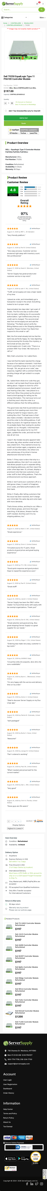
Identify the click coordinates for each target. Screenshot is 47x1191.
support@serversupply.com (19, 1064)
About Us (7, 1122)
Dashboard (7, 1089)
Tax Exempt (7, 1126)
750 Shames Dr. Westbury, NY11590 (21, 1051)
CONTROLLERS (16, 23)
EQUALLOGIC (28, 23)
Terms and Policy (10, 1113)
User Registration (10, 1084)
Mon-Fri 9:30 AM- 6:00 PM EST (19, 1055)
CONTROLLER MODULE (14, 25)
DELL (11, 88)
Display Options (19, 825)
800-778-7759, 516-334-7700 (19, 1059)
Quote (23, 123)
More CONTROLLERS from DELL (24, 88)
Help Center (8, 1109)
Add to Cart (24, 118)
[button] (45, 1174)
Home (5, 23)
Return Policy (8, 1118)
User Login (7, 1080)
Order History (8, 1093)
